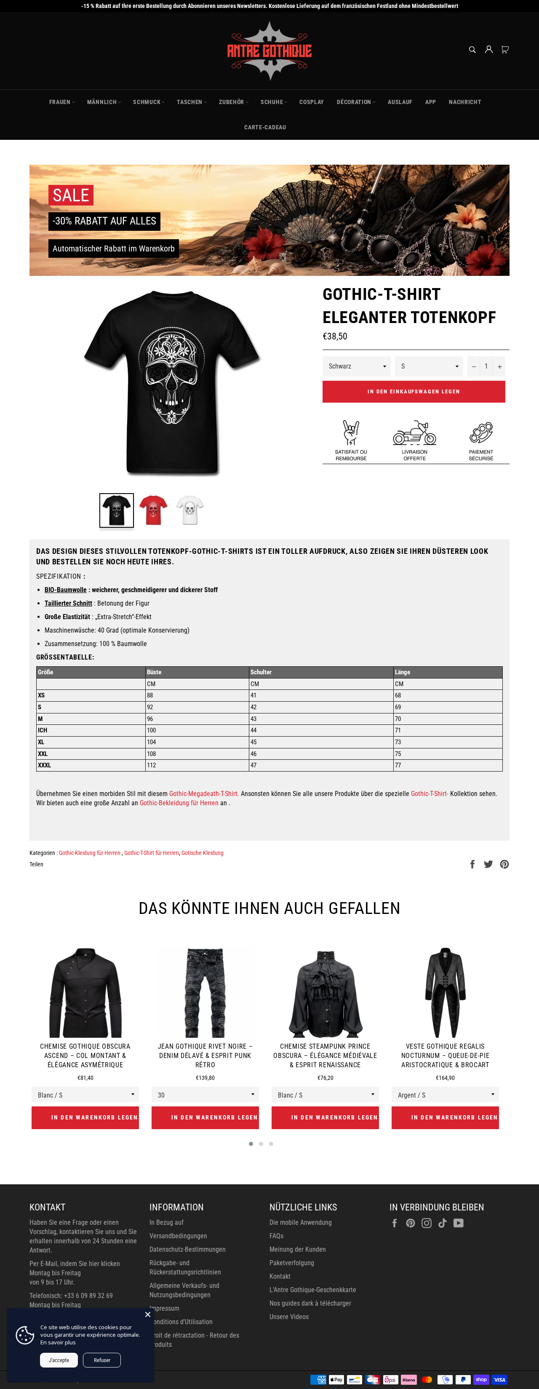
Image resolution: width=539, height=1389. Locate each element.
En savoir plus (58, 1342)
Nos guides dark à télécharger (310, 1303)
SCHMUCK (146, 102)
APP (430, 102)
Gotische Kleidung (202, 852)
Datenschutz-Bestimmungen (187, 1249)
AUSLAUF (400, 102)
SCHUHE (272, 102)
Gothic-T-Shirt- (429, 794)
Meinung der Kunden (298, 1249)
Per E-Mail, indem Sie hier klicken (74, 1264)
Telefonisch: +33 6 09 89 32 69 (71, 1296)
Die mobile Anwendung (301, 1222)
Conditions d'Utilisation (181, 1322)
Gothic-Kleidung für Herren (90, 852)
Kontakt (280, 1276)
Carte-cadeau (265, 127)
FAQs (276, 1236)
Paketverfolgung (292, 1263)
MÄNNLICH (102, 102)
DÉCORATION (354, 102)
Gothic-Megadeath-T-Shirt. (204, 794)
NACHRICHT (465, 102)
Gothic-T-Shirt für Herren (151, 852)
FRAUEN (60, 102)
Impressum (164, 1308)
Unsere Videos (289, 1317)
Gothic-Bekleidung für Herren (179, 803)
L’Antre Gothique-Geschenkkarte (313, 1290)
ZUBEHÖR (231, 102)
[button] (251, 1144)
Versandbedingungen (178, 1236)
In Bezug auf (166, 1222)
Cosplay (311, 102)
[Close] (148, 1314)
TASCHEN (190, 102)
